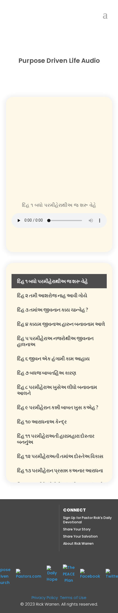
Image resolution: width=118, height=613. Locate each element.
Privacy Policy (45, 597)
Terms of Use (73, 597)
